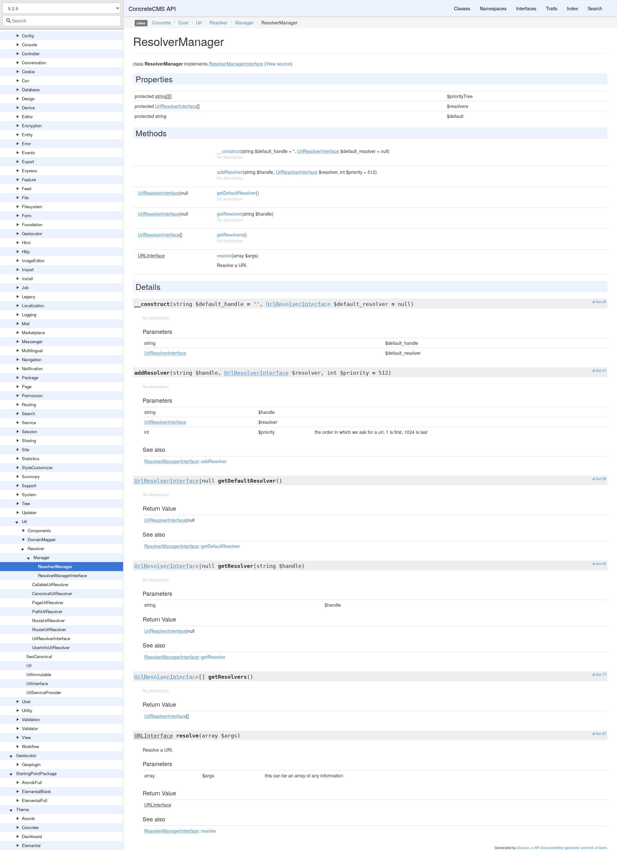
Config (28, 35)
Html (26, 242)
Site (25, 449)
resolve (224, 255)
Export (28, 161)
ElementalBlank (36, 791)
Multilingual (32, 350)
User (26, 701)
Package (30, 377)
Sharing (29, 440)
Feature (29, 179)
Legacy (28, 296)
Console (29, 44)
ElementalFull (34, 800)
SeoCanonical (39, 656)
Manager (41, 557)
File (25, 197)
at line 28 (599, 301)
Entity (27, 134)
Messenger (32, 341)
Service (29, 422)
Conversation (34, 62)
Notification (32, 368)
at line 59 (599, 478)
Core (183, 22)
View (26, 737)
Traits (551, 8)
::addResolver (185, 461)
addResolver (230, 172)
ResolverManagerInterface (62, 575)
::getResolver (185, 657)
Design (28, 98)
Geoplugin (31, 764)
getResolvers (230, 234)
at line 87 (599, 733)
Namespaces (493, 8)
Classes (462, 8)
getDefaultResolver (236, 193)
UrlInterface (37, 683)
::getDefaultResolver (192, 546)
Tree (26, 503)
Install (27, 278)
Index (572, 8)
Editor (27, 116)
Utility (27, 710)
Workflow (30, 746)
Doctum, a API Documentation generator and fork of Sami (561, 847)
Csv (25, 80)
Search (28, 413)
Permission (32, 395)
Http (26, 251)
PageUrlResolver (47, 602)
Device (28, 107)
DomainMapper (42, 539)
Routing (29, 404)
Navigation (31, 359)
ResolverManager (55, 566)
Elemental (31, 845)
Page (26, 386)
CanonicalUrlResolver (52, 593)
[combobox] (62, 20)
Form (26, 215)
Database (31, 89)
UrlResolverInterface (51, 638)
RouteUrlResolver (48, 620)
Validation (31, 719)
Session (29, 431)
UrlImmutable (38, 674)
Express (29, 170)
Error (26, 143)
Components (39, 530)
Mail (26, 323)
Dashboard (32, 836)
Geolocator (32, 233)
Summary (31, 476)
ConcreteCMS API (152, 8)
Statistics (31, 458)
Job (25, 287)
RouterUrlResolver (49, 629)
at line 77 (599, 674)
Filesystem (32, 206)
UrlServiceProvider (43, 692)
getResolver (229, 213)
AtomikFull (32, 782)
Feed (26, 188)
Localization (33, 305)
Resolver (36, 548)
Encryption (32, 125)
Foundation (32, 224)
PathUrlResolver (47, 611)
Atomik (28, 818)
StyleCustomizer (37, 467)
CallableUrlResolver (50, 584)
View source (278, 63)
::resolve (180, 831)
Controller (31, 53)
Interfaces (526, 8)
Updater (29, 512)
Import (28, 269)
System (29, 494)
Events (28, 152)
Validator (30, 728)
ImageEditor (33, 260)
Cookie (28, 71)
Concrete (30, 827)
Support (29, 485)
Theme (22, 809)
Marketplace (33, 332)
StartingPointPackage (36, 773)
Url (24, 521)
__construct (229, 151)
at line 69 (599, 563)
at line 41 (599, 370)
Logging (29, 314)
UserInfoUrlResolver (50, 647)
